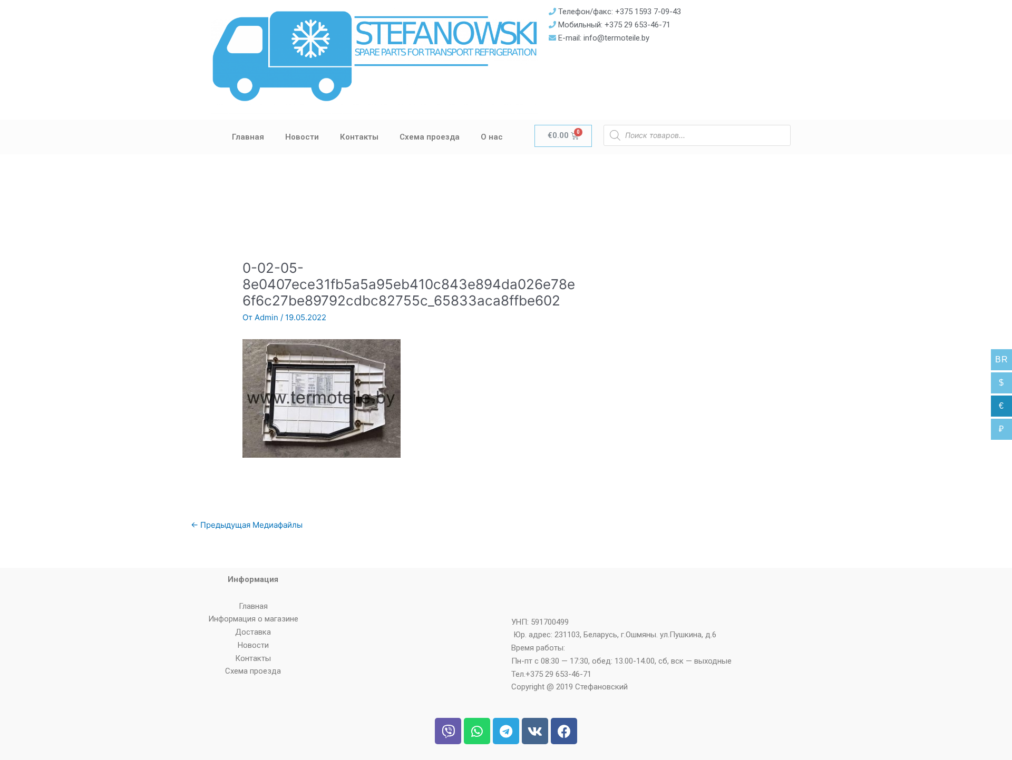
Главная (248, 137)
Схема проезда (430, 137)
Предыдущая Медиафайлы (247, 525)
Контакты (359, 137)
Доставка (253, 632)
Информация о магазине (253, 619)
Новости (302, 137)
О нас (492, 137)
